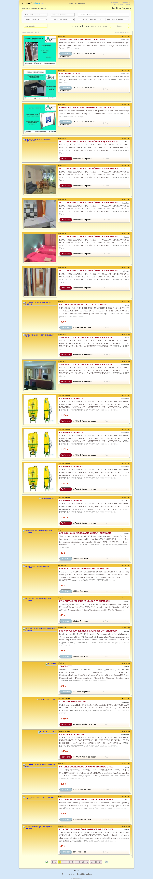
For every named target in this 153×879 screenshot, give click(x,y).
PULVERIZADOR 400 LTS (71, 432)
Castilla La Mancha (38, 8)
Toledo (127, 142)
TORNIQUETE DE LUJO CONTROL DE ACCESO (82, 39)
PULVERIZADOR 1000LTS (71, 734)
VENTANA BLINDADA (69, 73)
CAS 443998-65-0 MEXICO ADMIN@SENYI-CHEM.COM (85, 533)
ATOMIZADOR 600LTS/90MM (72, 702)
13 (96, 862)
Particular (66, 54)
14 (123, 32)
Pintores (87, 327)
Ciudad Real (125, 203)
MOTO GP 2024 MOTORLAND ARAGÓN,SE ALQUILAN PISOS (88, 141)
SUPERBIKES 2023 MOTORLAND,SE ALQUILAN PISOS (85, 337)
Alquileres (88, 159)
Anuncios (25, 8)
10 (83, 862)
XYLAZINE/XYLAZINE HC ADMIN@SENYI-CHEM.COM (84, 601)
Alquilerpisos (78, 159)
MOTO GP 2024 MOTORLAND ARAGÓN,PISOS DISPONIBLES (88, 168)
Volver (76, 870)
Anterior (116, 32)
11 (87, 862)
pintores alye (78, 327)
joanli (75, 852)
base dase (77, 692)
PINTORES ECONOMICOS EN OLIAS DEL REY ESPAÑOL (86, 799)
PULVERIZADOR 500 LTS (71, 398)
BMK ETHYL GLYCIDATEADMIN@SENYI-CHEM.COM (84, 568)
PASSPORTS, (66, 666)
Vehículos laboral (89, 421)
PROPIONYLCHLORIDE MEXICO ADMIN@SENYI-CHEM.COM (88, 631)
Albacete (126, 271)
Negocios (84, 558)
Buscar (119, 26)
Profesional (65, 159)
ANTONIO (77, 421)
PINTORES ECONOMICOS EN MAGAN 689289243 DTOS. (86, 767)
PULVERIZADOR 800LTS (71, 466)
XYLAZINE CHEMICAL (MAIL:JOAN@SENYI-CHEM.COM (86, 829)
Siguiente (127, 32)
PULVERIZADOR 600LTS (71, 500)
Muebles (65, 57)
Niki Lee (76, 558)
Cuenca (126, 237)
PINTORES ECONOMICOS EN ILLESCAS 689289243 (84, 305)
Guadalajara (125, 40)
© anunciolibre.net (76, 878)
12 (92, 862)
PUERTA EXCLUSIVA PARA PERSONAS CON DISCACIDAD (87, 107)
